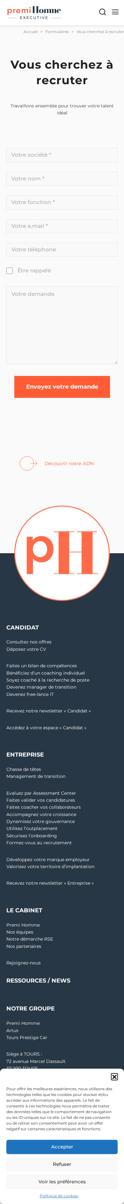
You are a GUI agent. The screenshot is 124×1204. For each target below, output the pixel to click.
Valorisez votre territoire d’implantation (50, 866)
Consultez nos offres (29, 642)
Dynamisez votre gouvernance (40, 821)
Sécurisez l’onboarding (31, 836)
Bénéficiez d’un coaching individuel (45, 673)
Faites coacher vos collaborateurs (43, 807)
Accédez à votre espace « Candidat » (46, 728)
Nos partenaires (23, 946)
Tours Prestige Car (26, 1037)
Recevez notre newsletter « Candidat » (48, 711)
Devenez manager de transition (41, 687)
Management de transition (35, 776)
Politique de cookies (59, 1196)
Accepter (62, 1147)
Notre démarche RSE (29, 939)
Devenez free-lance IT (30, 694)
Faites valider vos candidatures (40, 800)
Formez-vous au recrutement (39, 843)
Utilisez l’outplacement (32, 828)
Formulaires (57, 31)
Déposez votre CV (26, 649)
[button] (114, 1076)
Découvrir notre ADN (69, 463)
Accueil (31, 31)
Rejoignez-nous (23, 963)
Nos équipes (19, 932)
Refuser (62, 1164)
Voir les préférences (62, 1182)
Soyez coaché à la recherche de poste (47, 680)
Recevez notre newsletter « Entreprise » (50, 883)
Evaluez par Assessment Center (41, 793)
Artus (12, 1030)
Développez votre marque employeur (48, 859)
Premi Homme (23, 925)
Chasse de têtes (23, 769)
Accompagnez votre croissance (41, 814)
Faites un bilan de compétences (41, 666)
